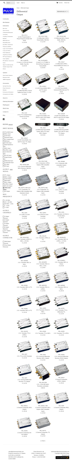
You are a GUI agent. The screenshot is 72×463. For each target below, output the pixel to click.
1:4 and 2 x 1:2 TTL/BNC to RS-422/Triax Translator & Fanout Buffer (43, 64)
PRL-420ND (43, 331)
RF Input (6, 166)
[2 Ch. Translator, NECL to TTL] (24, 277)
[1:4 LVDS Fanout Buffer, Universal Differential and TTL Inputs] (61, 79)
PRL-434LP (61, 62)
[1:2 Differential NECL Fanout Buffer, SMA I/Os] (61, 27)
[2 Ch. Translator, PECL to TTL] (24, 301)
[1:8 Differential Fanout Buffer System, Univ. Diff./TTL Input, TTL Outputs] (61, 124)
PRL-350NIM (61, 161)
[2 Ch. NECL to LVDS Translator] (24, 205)
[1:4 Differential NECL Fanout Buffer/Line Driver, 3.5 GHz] (24, 80)
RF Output (7, 191)
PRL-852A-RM (43, 382)
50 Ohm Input (7, 143)
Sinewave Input (8, 137)
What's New (6, 108)
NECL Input (7, 134)
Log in (18, 2)
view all (10, 124)
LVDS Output (7, 178)
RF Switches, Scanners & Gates (8, 61)
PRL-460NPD (24, 260)
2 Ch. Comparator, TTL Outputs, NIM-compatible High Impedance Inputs (24, 191)
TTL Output (7, 175)
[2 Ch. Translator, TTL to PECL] (61, 324)
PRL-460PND (61, 285)
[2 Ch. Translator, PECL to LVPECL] (43, 277)
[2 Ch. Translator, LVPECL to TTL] (43, 228)
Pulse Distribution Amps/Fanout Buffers (7, 53)
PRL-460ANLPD (61, 237)
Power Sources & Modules (6, 89)
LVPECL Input (8, 150)
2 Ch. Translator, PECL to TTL (24, 310)
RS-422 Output (8, 186)
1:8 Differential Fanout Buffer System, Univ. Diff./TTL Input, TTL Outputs (61, 131)
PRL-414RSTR (24, 60)
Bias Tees (5, 28)
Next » (43, 441)
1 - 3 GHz (6, 205)
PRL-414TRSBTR (42, 60)
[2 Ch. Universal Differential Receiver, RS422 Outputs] (61, 346)
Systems (8, 72)
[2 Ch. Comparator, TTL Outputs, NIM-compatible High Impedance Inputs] (24, 180)
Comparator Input (9, 162)
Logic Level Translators (8, 48)
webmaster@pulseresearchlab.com (60, 451)
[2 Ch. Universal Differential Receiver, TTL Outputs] (24, 370)
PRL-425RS (61, 354)
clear (11, 169)
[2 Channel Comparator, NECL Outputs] (24, 398)
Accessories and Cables (8, 94)
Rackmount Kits (6, 77)
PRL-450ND (24, 285)
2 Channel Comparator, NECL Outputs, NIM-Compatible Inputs (43, 409)
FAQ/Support (6, 105)
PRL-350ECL (24, 405)
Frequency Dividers (7, 46)
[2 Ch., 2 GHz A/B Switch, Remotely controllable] (43, 372)
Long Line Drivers (6, 50)
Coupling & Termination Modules (8, 37)
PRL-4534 (43, 128)
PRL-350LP (61, 377)
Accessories (8, 83)
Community (6, 19)
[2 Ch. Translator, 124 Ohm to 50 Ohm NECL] (61, 205)
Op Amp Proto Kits (7, 86)
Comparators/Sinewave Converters (8, 33)
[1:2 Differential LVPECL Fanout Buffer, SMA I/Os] (43, 27)
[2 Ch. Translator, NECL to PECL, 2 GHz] (43, 253)
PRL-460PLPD (43, 285)
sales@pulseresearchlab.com (16, 451)
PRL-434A (24, 89)
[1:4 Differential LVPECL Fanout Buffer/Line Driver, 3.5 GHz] (61, 53)
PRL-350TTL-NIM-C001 (24, 187)
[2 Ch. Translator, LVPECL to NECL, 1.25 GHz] (24, 229)
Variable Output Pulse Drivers (7, 67)
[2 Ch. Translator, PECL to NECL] (61, 277)
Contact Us (5, 112)
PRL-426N (24, 212)
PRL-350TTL (43, 430)
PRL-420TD (61, 308)
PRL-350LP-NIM (43, 161)
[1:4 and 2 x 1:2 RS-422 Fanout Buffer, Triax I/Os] (24, 52)
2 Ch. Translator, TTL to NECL (43, 333)
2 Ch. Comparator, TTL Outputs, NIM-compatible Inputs (43, 191)
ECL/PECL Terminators (8, 44)
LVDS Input (7, 135)
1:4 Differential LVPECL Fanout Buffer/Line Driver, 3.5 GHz (61, 65)
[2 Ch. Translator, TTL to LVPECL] (24, 324)
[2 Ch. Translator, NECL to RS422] (61, 253)
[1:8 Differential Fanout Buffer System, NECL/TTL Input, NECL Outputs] (43, 124)
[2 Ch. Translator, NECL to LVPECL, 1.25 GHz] (61, 229)
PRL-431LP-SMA (43, 36)
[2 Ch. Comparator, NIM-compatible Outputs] (61, 153)
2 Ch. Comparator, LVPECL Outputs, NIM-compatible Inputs (43, 164)
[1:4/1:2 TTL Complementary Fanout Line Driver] (24, 104)
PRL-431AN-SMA (61, 36)
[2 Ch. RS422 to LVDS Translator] (43, 205)
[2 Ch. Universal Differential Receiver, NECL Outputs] (43, 346)
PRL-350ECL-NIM (43, 405)
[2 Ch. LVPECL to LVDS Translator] (61, 180)
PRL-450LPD (42, 236)
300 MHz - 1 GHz (8, 203)
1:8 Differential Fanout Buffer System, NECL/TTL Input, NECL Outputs (43, 131)
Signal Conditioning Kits (8, 64)
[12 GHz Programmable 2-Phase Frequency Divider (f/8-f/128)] (24, 26)
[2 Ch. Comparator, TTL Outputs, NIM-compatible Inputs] (43, 180)
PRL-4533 (61, 128)
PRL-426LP (61, 188)
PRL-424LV (61, 86)
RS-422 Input (7, 155)
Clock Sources (6, 30)
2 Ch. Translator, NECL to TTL (24, 287)
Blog (4, 115)
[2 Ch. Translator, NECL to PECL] (24, 253)
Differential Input (8, 160)
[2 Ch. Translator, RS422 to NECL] (43, 300)
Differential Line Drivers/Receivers (6, 41)
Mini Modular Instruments (8, 24)
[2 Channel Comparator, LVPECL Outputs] (61, 370)
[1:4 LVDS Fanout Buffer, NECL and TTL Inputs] (43, 79)
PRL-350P (61, 405)
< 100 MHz (7, 200)
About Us (5, 98)
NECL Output (7, 177)
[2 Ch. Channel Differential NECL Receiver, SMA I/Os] (24, 155)
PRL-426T (24, 354)
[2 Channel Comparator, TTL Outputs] (43, 423)
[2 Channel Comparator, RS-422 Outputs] (24, 423)
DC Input (6, 164)
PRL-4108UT (24, 138)
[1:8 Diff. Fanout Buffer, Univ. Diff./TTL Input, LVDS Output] (43, 105)
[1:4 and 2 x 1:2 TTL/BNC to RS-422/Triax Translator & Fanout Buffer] (43, 52)
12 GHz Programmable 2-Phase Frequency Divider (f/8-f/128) (24, 38)
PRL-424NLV (43, 86)
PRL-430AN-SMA (24, 164)
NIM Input (6, 141)
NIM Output (7, 180)
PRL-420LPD (24, 331)
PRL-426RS (43, 212)
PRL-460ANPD (43, 262)
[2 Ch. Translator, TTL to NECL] (43, 324)
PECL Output (7, 182)
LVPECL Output (8, 184)
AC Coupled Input (9, 139)
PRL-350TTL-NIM (42, 187)
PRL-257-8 (24, 35)
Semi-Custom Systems (7, 75)
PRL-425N (43, 354)
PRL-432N (61, 212)
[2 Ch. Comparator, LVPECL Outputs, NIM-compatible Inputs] (43, 153)
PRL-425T (24, 378)
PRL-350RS (24, 431)
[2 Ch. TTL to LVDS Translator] (24, 346)
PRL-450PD (24, 308)
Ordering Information (8, 101)
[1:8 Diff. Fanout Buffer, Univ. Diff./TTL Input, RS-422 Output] (61, 105)
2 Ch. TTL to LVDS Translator (24, 356)
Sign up (23, 2)
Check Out (66, 2)
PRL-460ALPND (24, 237)
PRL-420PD (61, 331)
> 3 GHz (6, 207)
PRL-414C (24, 113)
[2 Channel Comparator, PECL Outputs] (61, 398)
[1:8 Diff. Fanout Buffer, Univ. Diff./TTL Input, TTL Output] (24, 129)
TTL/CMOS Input (8, 132)
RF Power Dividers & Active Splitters (7, 57)
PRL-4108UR (61, 113)
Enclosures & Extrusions (8, 92)
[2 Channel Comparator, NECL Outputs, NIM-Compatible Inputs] (43, 398)
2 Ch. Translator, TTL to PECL (61, 333)
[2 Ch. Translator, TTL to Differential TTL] (61, 301)
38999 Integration (7, 79)
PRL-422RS (43, 308)
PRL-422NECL (61, 260)
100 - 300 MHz (8, 202)
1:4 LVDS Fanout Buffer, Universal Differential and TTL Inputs (61, 90)
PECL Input (7, 148)
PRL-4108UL (43, 113)
